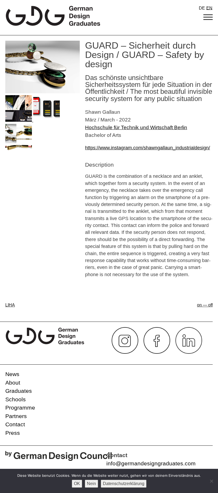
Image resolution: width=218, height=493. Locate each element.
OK (77, 483)
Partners (16, 416)
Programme (20, 407)
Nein (91, 483)
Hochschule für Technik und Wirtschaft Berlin (136, 127)
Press (12, 433)
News (12, 374)
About (12, 383)
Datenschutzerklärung (123, 483)
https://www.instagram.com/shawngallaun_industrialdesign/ (147, 147)
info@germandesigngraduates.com (151, 463)
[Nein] (211, 481)
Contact (15, 424)
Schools (15, 399)
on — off (205, 305)
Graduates (18, 391)
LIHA (10, 305)
